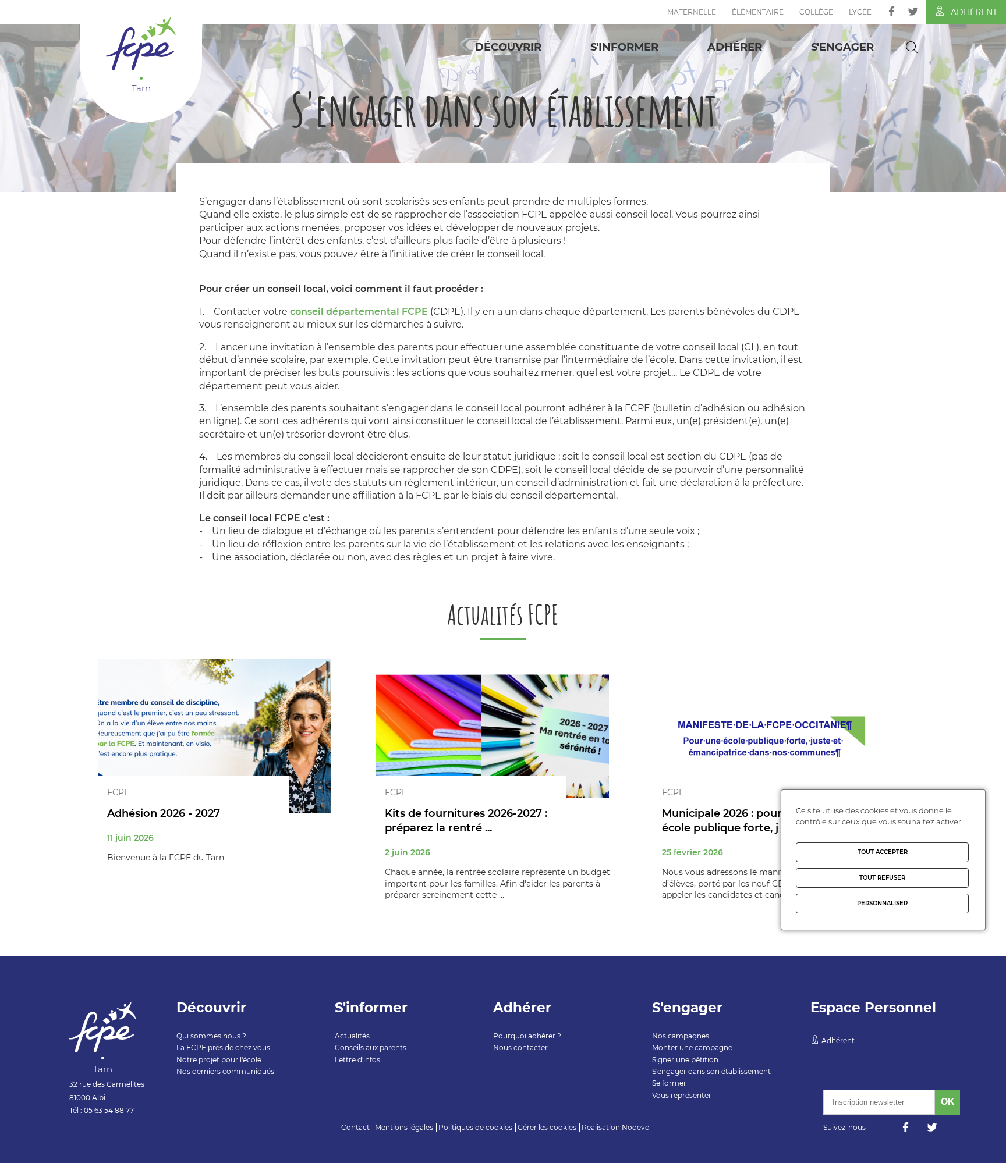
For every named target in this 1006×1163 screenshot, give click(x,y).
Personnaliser (882, 903)
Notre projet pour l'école (218, 1059)
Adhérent (974, 12)
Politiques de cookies (475, 1127)
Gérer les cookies (547, 1127)
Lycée (860, 12)
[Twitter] (913, 11)
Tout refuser (882, 877)
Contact (355, 1127)
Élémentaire (758, 12)
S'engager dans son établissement (711, 1071)
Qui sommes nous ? (211, 1036)
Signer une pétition (685, 1059)
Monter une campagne (692, 1047)
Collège (816, 12)
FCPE (118, 792)
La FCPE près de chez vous (223, 1047)
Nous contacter (520, 1047)
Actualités (352, 1036)
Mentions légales (404, 1127)
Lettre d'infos (357, 1059)
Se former (669, 1083)
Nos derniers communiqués (225, 1071)
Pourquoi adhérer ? (527, 1036)
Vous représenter (681, 1095)
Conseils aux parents (370, 1047)
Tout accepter (883, 852)
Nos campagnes (680, 1036)
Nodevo (636, 1127)
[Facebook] (892, 11)
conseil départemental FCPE (359, 311)
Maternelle (691, 12)
